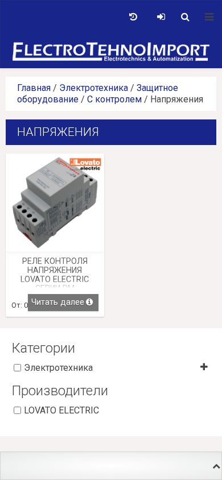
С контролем (114, 99)
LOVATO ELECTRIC (61, 410)
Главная (34, 87)
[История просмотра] (133, 17)
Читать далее (57, 302)
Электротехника (93, 87)
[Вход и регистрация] (161, 17)
